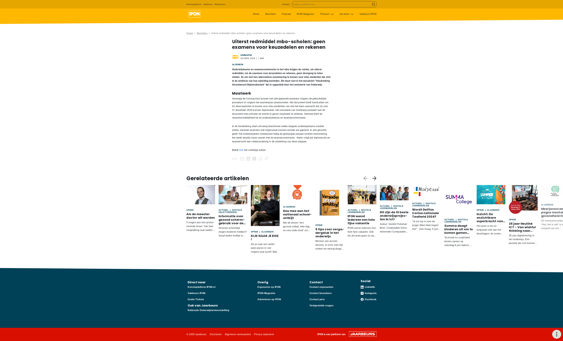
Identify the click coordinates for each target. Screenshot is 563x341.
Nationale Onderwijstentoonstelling (208, 310)
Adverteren (219, 4)
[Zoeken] (373, 4)
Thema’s (325, 14)
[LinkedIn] (248, 158)
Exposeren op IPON (269, 287)
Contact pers (317, 299)
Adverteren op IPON (269, 299)
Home (256, 14)
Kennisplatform (193, 4)
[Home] (194, 14)
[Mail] (242, 158)
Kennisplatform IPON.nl (201, 287)
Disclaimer (216, 334)
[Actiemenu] (556, 334)
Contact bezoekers (321, 293)
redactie (246, 55)
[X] (254, 158)
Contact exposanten (321, 287)
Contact (286, 4)
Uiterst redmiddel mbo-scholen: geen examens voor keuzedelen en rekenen (253, 33)
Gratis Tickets (196, 299)
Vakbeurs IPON (368, 14)
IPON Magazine (305, 14)
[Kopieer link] (266, 158)
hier (241, 150)
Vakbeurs (208, 4)
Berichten (270, 14)
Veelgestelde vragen (322, 305)
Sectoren (345, 14)
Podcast (286, 14)
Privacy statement (264, 334)
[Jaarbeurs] (363, 333)
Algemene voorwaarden (238, 334)
